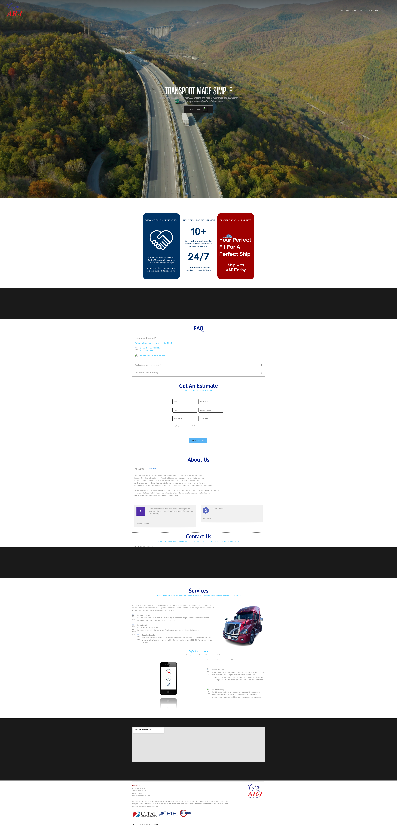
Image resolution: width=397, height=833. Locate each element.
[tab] (139, 469)
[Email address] (138, 821)
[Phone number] (134, 821)
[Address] (143, 821)
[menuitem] (341, 10)
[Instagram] (147, 821)
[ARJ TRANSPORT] (14, 10)
